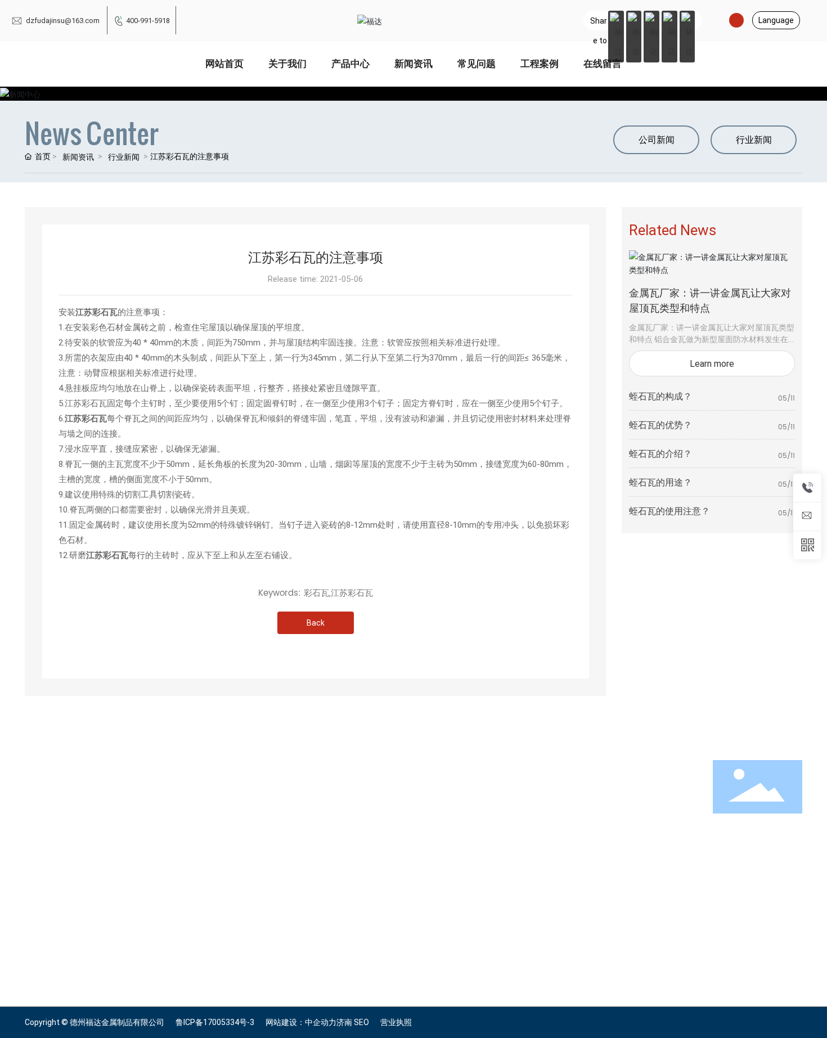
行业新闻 (124, 156)
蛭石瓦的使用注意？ (669, 510)
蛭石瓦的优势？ (660, 424)
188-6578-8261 (505, 826)
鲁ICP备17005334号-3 (215, 1022)
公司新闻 (657, 139)
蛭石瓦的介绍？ (660, 453)
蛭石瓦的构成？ (660, 396)
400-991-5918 (148, 20)
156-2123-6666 (505, 813)
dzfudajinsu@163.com (62, 20)
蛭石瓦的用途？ (660, 482)
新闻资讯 (78, 156)
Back (316, 622)
